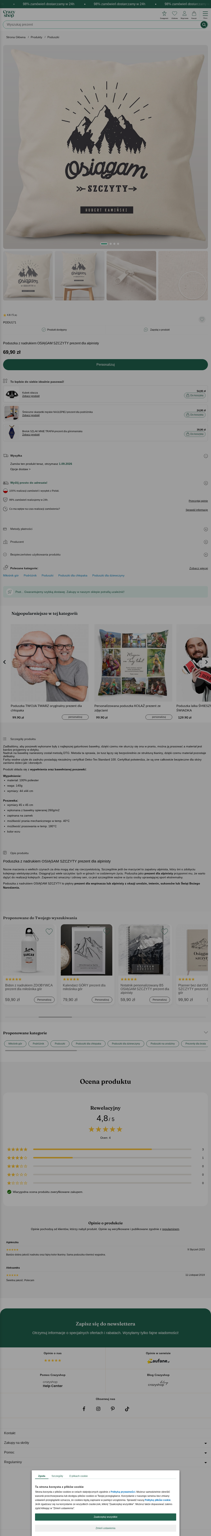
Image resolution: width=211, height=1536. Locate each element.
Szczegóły (57, 1476)
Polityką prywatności (123, 1491)
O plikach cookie (78, 1476)
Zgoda (41, 1476)
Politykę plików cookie (158, 1500)
